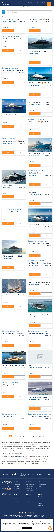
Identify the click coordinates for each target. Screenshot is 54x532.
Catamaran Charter (29, 486)
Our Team (40, 503)
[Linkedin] (28, 513)
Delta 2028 (40, 314)
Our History (40, 496)
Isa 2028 (33, 192)
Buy (14, 2)
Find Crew (16, 498)
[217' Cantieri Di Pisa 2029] (14, 209)
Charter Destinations (30, 490)
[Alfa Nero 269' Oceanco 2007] (14, 68)
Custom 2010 (11, 19)
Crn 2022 (35, 365)
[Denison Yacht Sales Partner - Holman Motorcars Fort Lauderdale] (23, 474)
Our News (40, 501)
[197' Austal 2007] (14, 414)
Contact (42, 2)
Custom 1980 (40, 122)
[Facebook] (23, 513)
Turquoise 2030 (12, 256)
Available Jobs (17, 496)
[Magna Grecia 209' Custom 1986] (40, 280)
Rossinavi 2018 (13, 333)
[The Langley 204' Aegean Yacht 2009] (40, 331)
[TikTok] (31, 513)
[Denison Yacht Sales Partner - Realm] (48, 474)
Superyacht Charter (30, 484)
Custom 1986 (40, 263)
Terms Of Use (36, 515)
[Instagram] (25, 513)
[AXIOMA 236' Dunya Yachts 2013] (40, 145)
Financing (28, 496)
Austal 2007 (8, 416)
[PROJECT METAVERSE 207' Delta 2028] (40, 305)
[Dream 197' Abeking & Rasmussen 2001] (40, 414)
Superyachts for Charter (42, 486)
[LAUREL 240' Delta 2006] (14, 106)
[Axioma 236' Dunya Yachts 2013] (14, 138)
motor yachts (20, 444)
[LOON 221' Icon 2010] (14, 177)
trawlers (36, 444)
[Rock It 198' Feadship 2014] (40, 388)
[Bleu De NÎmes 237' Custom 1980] (40, 119)
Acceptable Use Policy (38, 516)
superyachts (14, 444)
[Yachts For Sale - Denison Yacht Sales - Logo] (5, 3)
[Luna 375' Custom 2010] (14, 17)
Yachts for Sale (17, 484)
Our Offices (40, 498)
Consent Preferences (27, 515)
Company (36, 2)
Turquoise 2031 (39, 51)
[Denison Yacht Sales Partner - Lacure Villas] (31, 474)
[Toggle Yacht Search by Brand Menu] (49, 4)
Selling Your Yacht (29, 501)
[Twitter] (33, 513)
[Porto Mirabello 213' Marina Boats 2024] (40, 241)
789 (44, 436)
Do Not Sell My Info (27, 516)
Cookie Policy (43, 515)
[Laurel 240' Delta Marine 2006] (40, 100)
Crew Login (16, 501)
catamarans (25, 444)
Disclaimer (49, 515)
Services (30, 2)
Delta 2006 (11, 115)
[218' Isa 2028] (40, 190)
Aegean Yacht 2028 (40, 224)
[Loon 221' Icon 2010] (40, 170)
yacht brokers (18, 456)
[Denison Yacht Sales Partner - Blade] (39, 474)
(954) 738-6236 (8, 489)
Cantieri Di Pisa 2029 (10, 212)
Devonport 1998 (12, 39)
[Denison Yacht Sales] (7, 482)
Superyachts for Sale (42, 484)
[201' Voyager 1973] (14, 382)
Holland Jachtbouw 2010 (14, 295)
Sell (18, 2)
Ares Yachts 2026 (13, 365)
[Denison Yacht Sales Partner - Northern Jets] (6, 474)
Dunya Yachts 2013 (13, 141)
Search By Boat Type (18, 488)
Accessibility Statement (16, 516)
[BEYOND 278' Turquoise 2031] (40, 42)
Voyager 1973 (8, 385)
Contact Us (40, 505)
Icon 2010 (10, 185)
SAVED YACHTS (49, 1)
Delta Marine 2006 (39, 102)
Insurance (28, 498)
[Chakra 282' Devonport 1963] (40, 17)
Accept (27, 527)
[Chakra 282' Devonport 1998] (14, 36)
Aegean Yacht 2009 (40, 333)
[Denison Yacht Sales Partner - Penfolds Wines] (14, 474)
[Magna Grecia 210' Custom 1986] (40, 260)
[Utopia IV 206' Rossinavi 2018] (14, 331)
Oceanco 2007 (13, 70)
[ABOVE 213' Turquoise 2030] (14, 247)
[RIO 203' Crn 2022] (40, 357)
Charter (24, 2)
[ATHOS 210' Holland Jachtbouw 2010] (14, 286)
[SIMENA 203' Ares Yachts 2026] (14, 357)
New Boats (16, 486)
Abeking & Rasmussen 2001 (40, 416)
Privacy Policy (18, 515)
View (8, 30)
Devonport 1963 (39, 19)
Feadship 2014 (38, 397)
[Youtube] (20, 513)
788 (40, 436)
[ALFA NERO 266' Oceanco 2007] (40, 74)
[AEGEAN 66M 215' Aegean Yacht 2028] (40, 215)
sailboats (30, 444)
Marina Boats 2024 (40, 243)
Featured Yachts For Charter (31, 488)
